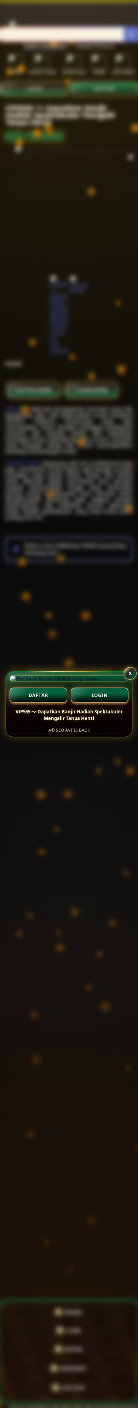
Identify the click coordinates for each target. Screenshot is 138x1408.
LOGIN (100, 695)
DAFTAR (38, 695)
